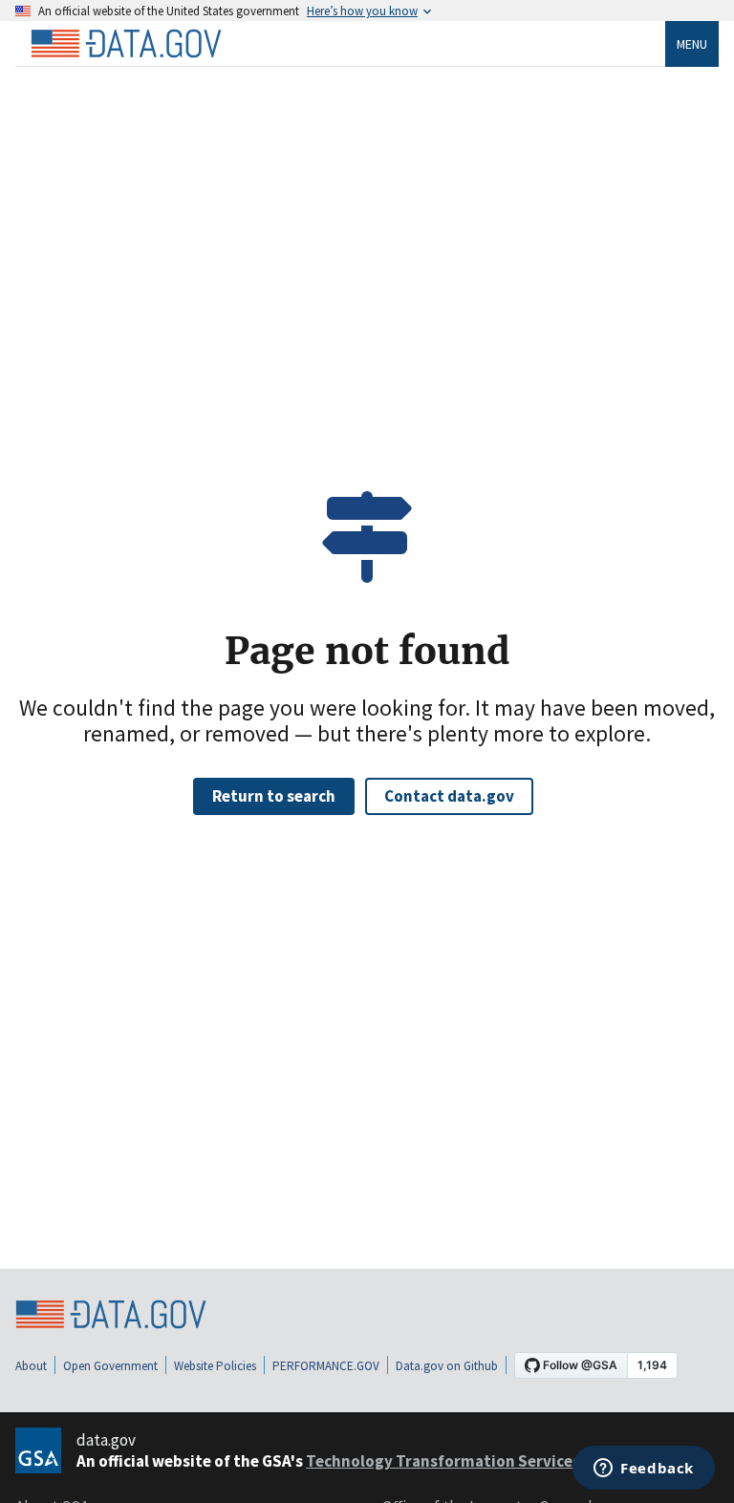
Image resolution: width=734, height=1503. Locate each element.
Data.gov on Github (447, 1366)
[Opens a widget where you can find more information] (643, 1469)
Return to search (273, 795)
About (31, 1366)
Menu (692, 44)
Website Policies (215, 1366)
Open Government (110, 1366)
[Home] (126, 44)
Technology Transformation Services (444, 1460)
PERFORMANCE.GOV (325, 1366)
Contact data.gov (449, 795)
